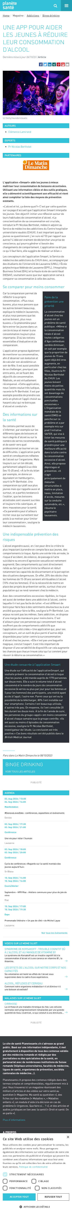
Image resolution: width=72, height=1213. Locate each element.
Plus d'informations (14, 1119)
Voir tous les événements (54, 932)
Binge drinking (51, 15)
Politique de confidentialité (33, 1166)
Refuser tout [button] (53, 1196)
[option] (36, 165)
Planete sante (9, 5)
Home (6, 15)
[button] (41, 64)
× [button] (67, 1137)
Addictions (33, 15)
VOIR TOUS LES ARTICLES (20, 771)
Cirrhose (11, 1003)
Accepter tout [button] (19, 1196)
